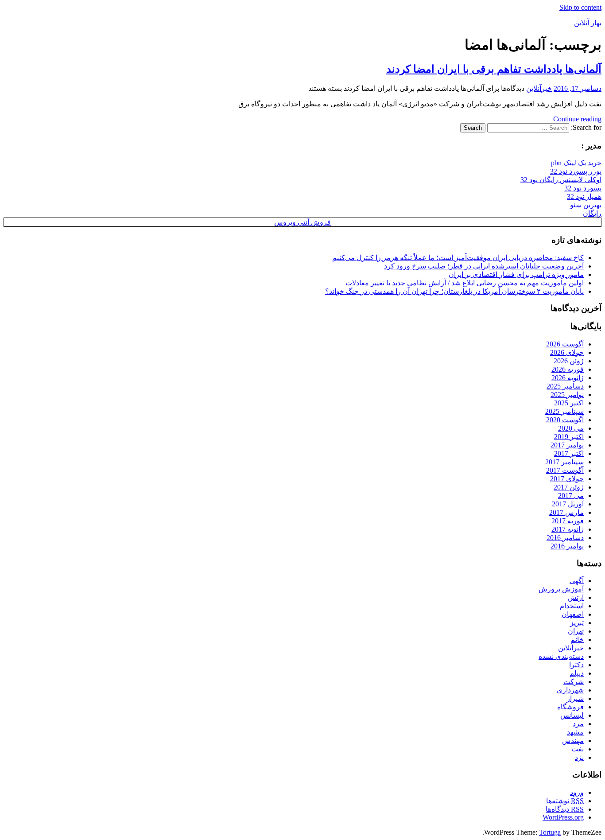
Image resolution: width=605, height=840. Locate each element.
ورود (577, 792)
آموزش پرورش (561, 589)
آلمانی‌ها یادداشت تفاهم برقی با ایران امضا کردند (493, 69)
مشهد (575, 732)
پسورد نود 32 (582, 188)
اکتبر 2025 (569, 403)
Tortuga (550, 832)
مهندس (573, 740)
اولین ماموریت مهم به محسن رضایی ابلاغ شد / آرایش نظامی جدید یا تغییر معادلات (464, 283)
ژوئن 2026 (569, 361)
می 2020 (571, 428)
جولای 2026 (567, 352)
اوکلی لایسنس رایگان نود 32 (560, 179)
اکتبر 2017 (569, 453)
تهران (576, 631)
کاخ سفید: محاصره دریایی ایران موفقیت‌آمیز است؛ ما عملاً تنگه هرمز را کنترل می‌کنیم (458, 257)
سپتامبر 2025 (564, 411)
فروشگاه (570, 707)
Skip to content (580, 7)
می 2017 (571, 495)
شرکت (573, 681)
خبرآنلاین (539, 88)
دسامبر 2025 (565, 386)
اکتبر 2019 (569, 436)
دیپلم (577, 673)
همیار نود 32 (584, 196)
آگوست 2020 (565, 420)
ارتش (576, 597)
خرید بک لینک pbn (576, 163)
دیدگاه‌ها (565, 809)
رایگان (592, 213)
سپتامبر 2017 (564, 462)
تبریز (577, 622)
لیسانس (572, 715)
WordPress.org (563, 817)
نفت (577, 749)
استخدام (572, 606)
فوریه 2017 (567, 521)
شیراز (575, 698)
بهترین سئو (585, 205)
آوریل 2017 (568, 504)
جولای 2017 (567, 478)
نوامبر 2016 (567, 546)
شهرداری (570, 690)
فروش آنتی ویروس (302, 222)
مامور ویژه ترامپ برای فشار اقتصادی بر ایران (516, 274)
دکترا (576, 665)
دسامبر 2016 (565, 537)
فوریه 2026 (567, 369)
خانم (577, 639)
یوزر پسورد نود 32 (575, 171)
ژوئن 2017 (569, 487)
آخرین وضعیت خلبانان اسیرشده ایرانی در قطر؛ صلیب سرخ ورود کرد (484, 266)
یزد (579, 757)
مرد (578, 723)
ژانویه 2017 (567, 529)
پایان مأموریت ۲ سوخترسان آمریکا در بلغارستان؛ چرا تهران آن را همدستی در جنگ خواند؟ (454, 291)
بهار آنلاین (587, 23)
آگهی (577, 580)
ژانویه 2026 (567, 377)
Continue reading (577, 119)
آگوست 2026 (565, 344)
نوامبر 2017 (567, 445)
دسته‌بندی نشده (561, 656)
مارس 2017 (566, 512)
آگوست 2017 (565, 470)
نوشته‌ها (565, 801)
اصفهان (573, 614)
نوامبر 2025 (567, 394)
